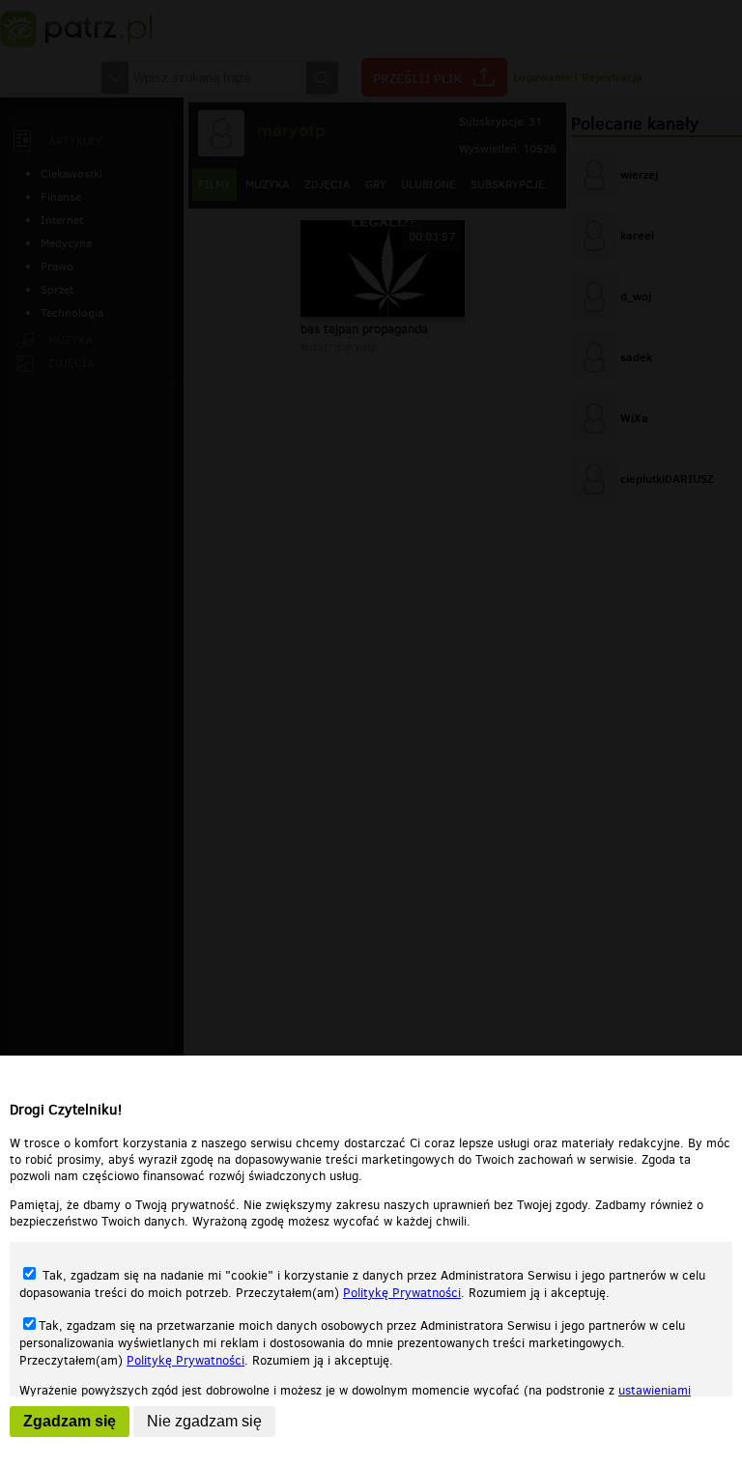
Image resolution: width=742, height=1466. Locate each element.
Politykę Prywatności (402, 1292)
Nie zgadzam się (204, 1421)
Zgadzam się (69, 1421)
